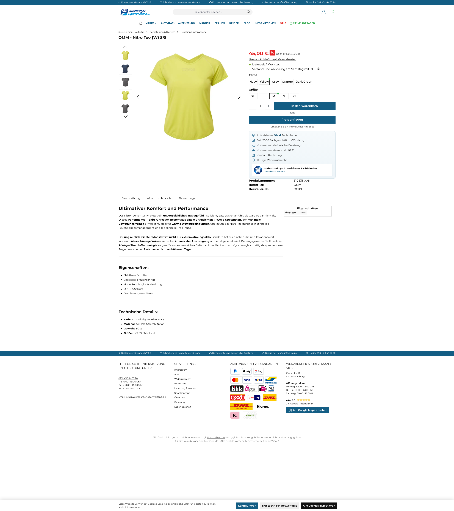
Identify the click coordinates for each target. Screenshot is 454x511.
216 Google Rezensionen (300, 403)
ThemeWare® (271, 441)
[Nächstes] (239, 96)
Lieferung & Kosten (185, 388)
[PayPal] (235, 371)
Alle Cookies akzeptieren (319, 505)
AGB (176, 374)
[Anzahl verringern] (252, 106)
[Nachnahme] (241, 406)
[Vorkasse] (250, 415)
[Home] (141, 23)
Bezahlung (180, 383)
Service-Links (184, 364)
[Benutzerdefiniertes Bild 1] (270, 397)
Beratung (179, 402)
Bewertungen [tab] (188, 198)
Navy (253, 81)
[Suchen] (249, 12)
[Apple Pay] (247, 371)
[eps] (251, 389)
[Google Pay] (258, 371)
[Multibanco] (271, 389)
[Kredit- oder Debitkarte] (241, 380)
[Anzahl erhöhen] (268, 106)
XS (294, 96)
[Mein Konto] (323, 12)
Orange (287, 81)
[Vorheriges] (138, 96)
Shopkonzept (182, 393)
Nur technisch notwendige (279, 505)
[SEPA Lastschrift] (259, 380)
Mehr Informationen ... (130, 507)
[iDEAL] (262, 389)
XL (253, 96)
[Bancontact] (271, 380)
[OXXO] (237, 397)
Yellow (264, 81)
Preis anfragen (292, 119)
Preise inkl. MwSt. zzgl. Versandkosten (272, 59)
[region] (180, 97)
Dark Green (304, 81)
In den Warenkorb (304, 106)
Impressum (180, 369)
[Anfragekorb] (333, 12)
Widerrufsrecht (182, 379)
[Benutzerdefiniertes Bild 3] (254, 397)
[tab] (130, 198)
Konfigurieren (247, 505)
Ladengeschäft (182, 407)
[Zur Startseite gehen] (134, 12)
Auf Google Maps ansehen (310, 410)
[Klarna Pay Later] (235, 415)
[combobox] (209, 12)
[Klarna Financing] (263, 406)
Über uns (179, 397)
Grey (275, 81)
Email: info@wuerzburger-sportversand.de (142, 397)
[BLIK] (237, 389)
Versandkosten (216, 437)
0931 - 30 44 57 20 (128, 378)
